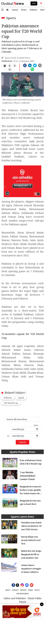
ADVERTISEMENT (22, 594)
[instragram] (22, 585)
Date (36, 425)
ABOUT (7, 590)
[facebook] (24, 65)
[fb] (13, 585)
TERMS (30, 590)
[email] (39, 65)
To (8, 435)
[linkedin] (29, 65)
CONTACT (15, 590)
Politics (33, 9)
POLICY (37, 590)
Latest (15, 9)
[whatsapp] (32, 69)
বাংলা (34, 3)
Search (22, 442)
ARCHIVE (23, 590)
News (24, 9)
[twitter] (34, 65)
